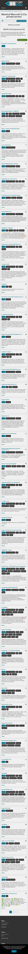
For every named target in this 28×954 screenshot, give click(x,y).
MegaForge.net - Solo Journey (9, 179)
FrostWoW (4, 607)
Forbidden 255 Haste (7, 517)
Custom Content (16, 113)
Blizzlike (17, 63)
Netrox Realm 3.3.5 (6, 211)
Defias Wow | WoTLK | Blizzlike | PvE (11, 244)
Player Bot (13, 81)
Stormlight (4, 773)
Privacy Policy (4, 938)
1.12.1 (21, 632)
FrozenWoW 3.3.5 (6, 759)
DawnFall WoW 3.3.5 (7, 789)
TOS (2, 935)
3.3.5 (17, 354)
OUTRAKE (4, 824)
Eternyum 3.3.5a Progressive (9, 43)
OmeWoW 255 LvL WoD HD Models (11, 195)
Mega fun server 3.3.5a (7, 857)
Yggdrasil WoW (5, 61)
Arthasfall (4, 284)
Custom (18, 466)
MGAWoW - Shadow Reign (8, 76)
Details (3, 56)
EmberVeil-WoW (6, 808)
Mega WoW (5, 877)
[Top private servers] (14, 3)
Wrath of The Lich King (10, 63)
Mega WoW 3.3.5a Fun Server (9, 893)
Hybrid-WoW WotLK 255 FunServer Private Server (11, 449)
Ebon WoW (4, 688)
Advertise (3, 927)
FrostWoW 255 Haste (7, 314)
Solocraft (20, 794)
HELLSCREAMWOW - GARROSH (10, 111)
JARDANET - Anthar (7, 550)
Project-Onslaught (6, 629)
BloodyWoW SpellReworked (9, 740)
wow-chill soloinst (6, 145)
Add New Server (23, 40)
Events (23, 466)
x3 (19, 81)
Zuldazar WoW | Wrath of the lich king (11, 530)
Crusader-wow (5, 501)
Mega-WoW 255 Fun (7, 723)
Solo (23, 181)
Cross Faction (18, 116)
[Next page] (17, 912)
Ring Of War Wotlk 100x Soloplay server (12, 334)
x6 (24, 794)
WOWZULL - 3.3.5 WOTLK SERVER (11, 650)
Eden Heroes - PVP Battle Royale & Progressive (14, 566)
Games (3, 8)
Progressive (4, 81)
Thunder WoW (5, 264)
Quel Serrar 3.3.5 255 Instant (9, 433)
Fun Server (8, 197)
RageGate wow (5, 416)
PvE (17, 96)
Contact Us (4, 924)
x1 (21, 78)
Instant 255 (19, 197)
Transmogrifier (12, 116)
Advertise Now (22, 20)
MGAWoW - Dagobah (7, 228)
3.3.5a (3, 46)
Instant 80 (14, 466)
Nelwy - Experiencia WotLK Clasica (11, 128)
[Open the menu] (26, 8)
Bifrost (3, 669)
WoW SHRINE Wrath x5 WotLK (10, 163)
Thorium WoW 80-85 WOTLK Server (11, 369)
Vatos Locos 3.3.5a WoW (8, 841)
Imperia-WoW (5, 399)
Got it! (14, 951)
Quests (3, 116)
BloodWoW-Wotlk (6, 93)
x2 (8, 81)
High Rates (14, 197)
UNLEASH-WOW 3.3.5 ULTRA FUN (11, 482)
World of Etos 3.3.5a (7, 704)
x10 (17, 81)
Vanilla (17, 632)
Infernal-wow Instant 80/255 (9, 463)
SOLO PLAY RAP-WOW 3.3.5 (9, 384)
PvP (20, 96)
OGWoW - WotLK (6, 352)
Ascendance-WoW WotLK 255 (9, 587)
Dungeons (22, 113)
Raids (10, 113)
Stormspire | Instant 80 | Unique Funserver (12, 296)
